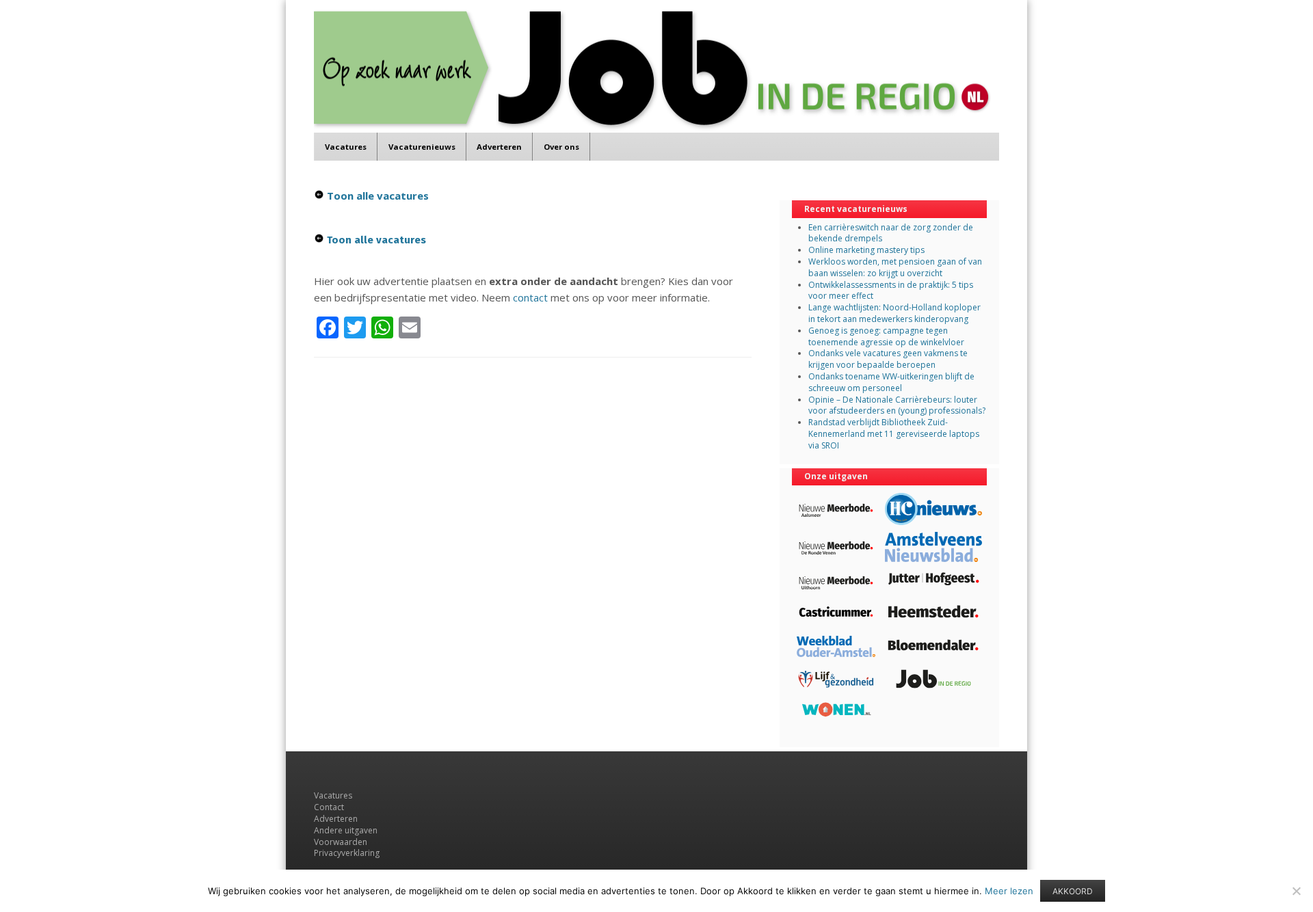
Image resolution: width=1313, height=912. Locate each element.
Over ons (561, 147)
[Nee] (1296, 891)
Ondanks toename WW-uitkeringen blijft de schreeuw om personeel (891, 382)
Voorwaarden (340, 842)
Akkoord (1072, 891)
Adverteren (499, 147)
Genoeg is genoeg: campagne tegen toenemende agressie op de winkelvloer (886, 336)
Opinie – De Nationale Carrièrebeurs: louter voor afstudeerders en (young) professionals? (896, 405)
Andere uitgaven (345, 830)
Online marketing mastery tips (866, 250)
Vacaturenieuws (421, 147)
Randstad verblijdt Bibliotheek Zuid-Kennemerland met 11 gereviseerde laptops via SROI (893, 433)
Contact (329, 807)
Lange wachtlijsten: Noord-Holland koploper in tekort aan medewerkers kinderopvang (894, 313)
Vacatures (346, 147)
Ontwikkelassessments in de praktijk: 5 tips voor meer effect (890, 290)
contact (530, 297)
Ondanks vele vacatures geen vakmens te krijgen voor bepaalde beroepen (888, 359)
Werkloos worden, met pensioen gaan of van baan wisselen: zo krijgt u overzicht (895, 267)
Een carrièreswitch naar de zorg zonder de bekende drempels (890, 233)
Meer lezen (1009, 890)
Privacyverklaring (347, 853)
